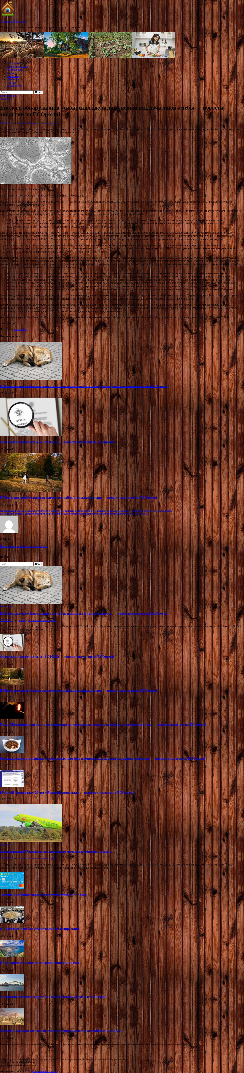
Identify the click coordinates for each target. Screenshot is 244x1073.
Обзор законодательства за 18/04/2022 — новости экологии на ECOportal (57, 442)
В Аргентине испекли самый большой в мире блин (39, 929)
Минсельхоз (14, 69)
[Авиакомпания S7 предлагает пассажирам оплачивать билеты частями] (31, 841)
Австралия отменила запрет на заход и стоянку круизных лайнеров (52, 997)
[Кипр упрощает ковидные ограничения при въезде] (12, 955)
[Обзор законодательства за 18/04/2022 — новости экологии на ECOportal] (31, 434)
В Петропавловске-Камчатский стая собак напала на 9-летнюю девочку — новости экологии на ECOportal (83, 386)
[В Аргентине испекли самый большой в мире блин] (12, 921)
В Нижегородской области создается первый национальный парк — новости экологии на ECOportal (78, 497)
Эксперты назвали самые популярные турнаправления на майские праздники (61, 1030)
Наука (10, 73)
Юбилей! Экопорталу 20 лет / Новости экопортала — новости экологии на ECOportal (67, 792)
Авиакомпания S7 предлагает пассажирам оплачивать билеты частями (55, 851)
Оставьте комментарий (42, 123)
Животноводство (17, 66)
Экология (13, 79)
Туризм (11, 82)
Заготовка (13, 76)
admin (22, 123)
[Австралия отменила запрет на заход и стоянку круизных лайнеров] (12, 989)
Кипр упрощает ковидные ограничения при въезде (39, 963)
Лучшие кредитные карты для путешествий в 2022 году (43, 895)
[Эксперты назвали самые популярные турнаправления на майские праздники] (12, 1023)
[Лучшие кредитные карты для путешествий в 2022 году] (12, 887)
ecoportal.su (20, 329)
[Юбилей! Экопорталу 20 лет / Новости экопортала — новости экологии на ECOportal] (12, 785)
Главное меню (8, 95)
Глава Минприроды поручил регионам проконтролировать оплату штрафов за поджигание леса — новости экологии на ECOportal (103, 724)
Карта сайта (14, 85)
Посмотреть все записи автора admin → (24, 546)
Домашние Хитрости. (13, 21)
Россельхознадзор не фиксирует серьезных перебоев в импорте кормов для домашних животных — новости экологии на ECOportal (102, 758)
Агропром (13, 63)
